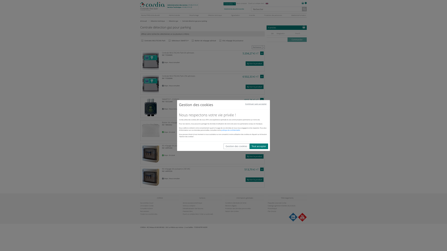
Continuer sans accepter (256, 104)
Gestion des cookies (236, 146)
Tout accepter (259, 146)
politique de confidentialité (230, 130)
